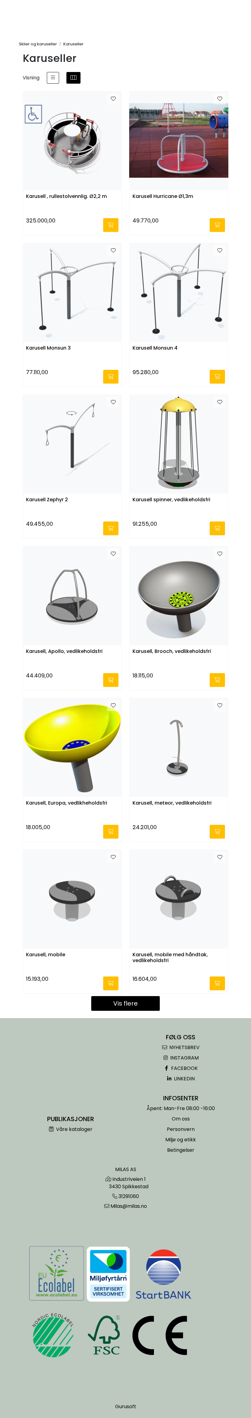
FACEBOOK (184, 1068)
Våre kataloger (73, 1129)
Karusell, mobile (45, 955)
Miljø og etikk (180, 1139)
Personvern (181, 1129)
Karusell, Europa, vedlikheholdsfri (66, 803)
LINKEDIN (184, 1078)
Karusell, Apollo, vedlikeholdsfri (64, 651)
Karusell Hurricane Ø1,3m (163, 196)
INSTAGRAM (184, 1057)
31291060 (128, 1196)
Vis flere (125, 1003)
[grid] (73, 78)
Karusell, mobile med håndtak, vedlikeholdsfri (170, 958)
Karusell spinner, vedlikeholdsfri (171, 500)
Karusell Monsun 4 (155, 348)
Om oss (181, 1118)
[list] (53, 78)
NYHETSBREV (184, 1047)
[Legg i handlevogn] (110, 225)
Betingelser (180, 1150)
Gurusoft (125, 1406)
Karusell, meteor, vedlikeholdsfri (172, 803)
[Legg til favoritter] (113, 98)
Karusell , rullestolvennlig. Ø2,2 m (66, 196)
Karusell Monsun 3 (48, 348)
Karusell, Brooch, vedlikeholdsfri (172, 651)
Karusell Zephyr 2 (47, 500)
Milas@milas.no (129, 1206)
